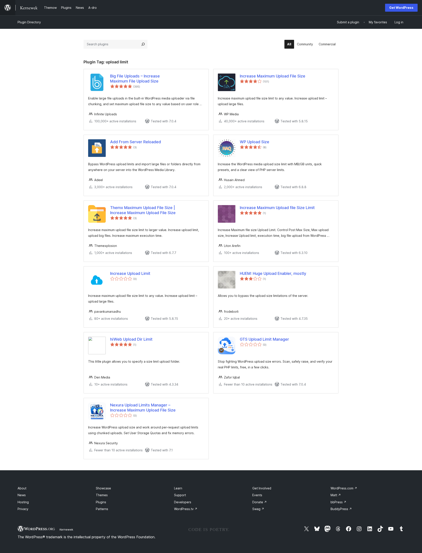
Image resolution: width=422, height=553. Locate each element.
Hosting (23, 502)
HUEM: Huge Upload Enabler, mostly (273, 273)
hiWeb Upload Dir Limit (131, 339)
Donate (259, 502)
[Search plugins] (143, 44)
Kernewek (66, 529)
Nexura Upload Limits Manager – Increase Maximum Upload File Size (143, 407)
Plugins (101, 502)
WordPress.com (344, 488)
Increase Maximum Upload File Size (272, 76)
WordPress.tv (185, 509)
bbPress (338, 502)
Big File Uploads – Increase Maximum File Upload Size (135, 78)
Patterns (102, 509)
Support (180, 495)
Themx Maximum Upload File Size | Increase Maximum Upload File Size (143, 210)
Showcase (103, 488)
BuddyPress (341, 509)
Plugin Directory (29, 22)
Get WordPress (401, 7)
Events (257, 495)
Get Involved (261, 488)
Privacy (23, 509)
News (22, 495)
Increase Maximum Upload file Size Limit (277, 207)
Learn (178, 488)
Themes (102, 495)
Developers (182, 502)
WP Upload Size (254, 142)
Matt (336, 495)
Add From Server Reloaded (135, 142)
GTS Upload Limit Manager (264, 339)
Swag (258, 509)
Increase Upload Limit (130, 273)
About (22, 488)
